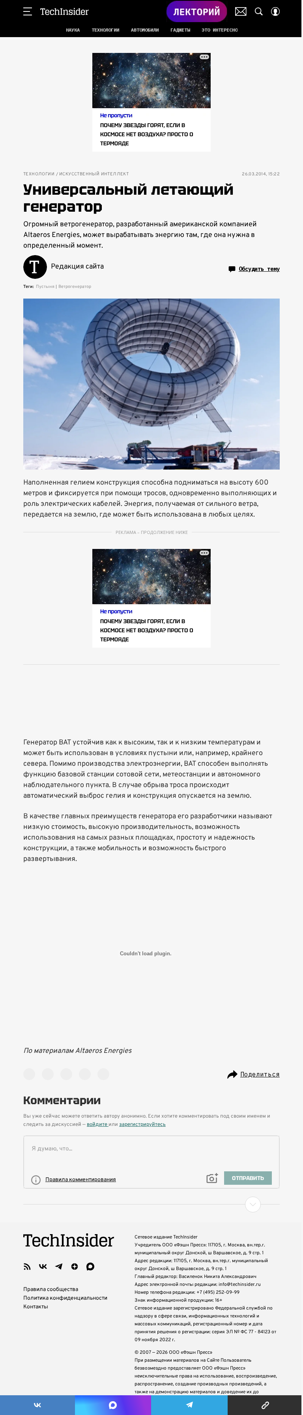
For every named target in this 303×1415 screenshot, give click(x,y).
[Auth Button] (275, 11)
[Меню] (27, 11)
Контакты (35, 1307)
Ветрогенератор (74, 286)
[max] (90, 1266)
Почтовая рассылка (241, 11)
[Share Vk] (37, 1405)
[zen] (75, 1266)
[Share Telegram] (189, 1405)
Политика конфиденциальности (65, 1298)
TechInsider (64, 11)
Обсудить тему (259, 268)
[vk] (43, 1266)
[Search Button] (258, 11)
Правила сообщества (50, 1289)
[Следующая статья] (151, 1204)
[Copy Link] (265, 1405)
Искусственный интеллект (94, 174)
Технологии (38, 174)
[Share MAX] (113, 1405)
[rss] (27, 1266)
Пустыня (45, 286)
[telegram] (59, 1266)
